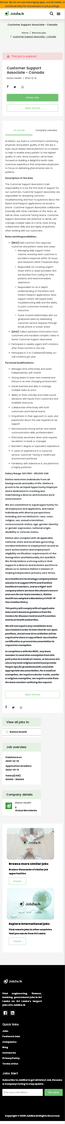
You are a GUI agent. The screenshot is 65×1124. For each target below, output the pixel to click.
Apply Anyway (32, 108)
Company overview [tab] (46, 130)
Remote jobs (39, 32)
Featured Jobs (11, 1036)
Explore (17, 941)
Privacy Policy (11, 1058)
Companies (9, 1041)
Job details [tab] (19, 130)
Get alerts (53, 1092)
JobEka (30, 1115)
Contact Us (9, 1052)
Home (25, 32)
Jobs (5, 1031)
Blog (5, 1047)
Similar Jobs (32, 97)
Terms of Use (10, 1063)
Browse (17, 881)
